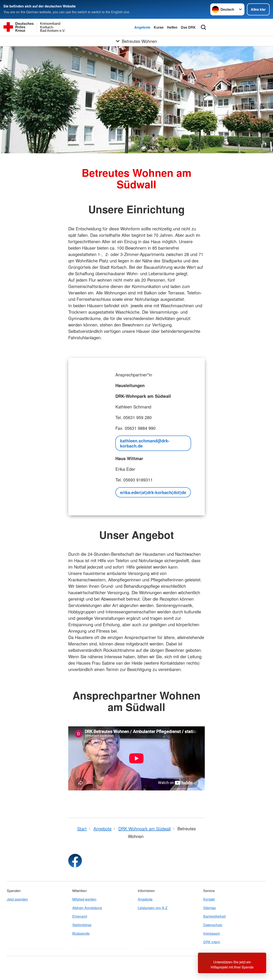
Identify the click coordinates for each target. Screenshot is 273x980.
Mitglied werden (84, 899)
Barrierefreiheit (214, 916)
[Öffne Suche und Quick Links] (203, 27)
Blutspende (81, 933)
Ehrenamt (79, 916)
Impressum (211, 933)
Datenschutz (212, 924)
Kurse (159, 27)
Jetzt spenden (17, 899)
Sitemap (209, 907)
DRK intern (211, 941)
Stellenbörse (81, 924)
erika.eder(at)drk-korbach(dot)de (153, 492)
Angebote (142, 27)
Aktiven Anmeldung (87, 907)
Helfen (172, 27)
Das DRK (188, 27)
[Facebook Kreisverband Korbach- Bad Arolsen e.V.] (75, 860)
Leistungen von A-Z (152, 907)
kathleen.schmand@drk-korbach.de (145, 443)
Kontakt (209, 899)
